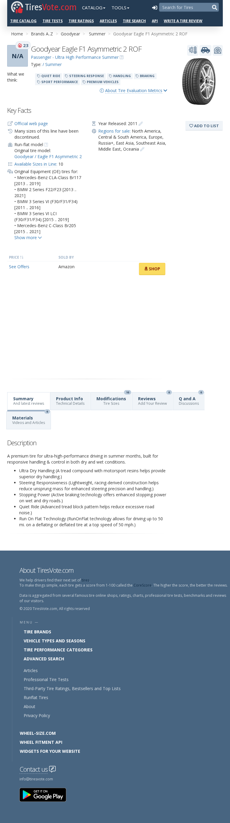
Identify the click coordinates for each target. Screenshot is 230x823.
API (155, 20)
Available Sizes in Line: (35, 164)
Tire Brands (37, 632)
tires (85, 580)
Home (17, 34)
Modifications (112, 399)
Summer (97, 34)
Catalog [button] (92, 8)
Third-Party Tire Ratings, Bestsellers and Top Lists (72, 688)
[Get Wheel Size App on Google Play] (46, 794)
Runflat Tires (36, 697)
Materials (30, 418)
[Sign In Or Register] (154, 7)
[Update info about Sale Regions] (142, 149)
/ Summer (52, 64)
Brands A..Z (42, 34)
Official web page (31, 123)
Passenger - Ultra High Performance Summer (75, 57)
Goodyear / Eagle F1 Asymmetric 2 (48, 156)
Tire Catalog (23, 20)
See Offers (19, 266)
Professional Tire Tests (46, 679)
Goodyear (70, 34)
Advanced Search (44, 659)
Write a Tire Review (183, 20)
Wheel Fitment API (41, 742)
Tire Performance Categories (58, 650)
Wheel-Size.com (38, 733)
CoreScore (143, 585)
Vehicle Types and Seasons (54, 641)
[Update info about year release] (141, 123)
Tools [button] (118, 8)
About (29, 706)
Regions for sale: (114, 131)
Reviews (154, 399)
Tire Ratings (81, 20)
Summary (28, 401)
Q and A (190, 399)
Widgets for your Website (50, 751)
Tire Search (134, 20)
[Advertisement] (87, 327)
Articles (108, 20)
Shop (154, 269)
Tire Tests (53, 20)
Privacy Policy (37, 715)
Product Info (70, 401)
